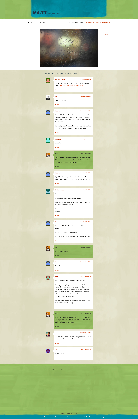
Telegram (75, 417)
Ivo (56, 96)
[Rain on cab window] (69, 48)
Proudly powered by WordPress (69, 413)
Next (108, 35)
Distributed (65, 417)
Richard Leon (59, 190)
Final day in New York (90, 22)
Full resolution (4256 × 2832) (104, 22)
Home (45, 417)
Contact (57, 417)
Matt (56, 154)
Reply (58, 90)
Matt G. (57, 277)
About (50, 417)
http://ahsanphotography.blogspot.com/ (71, 85)
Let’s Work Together (86, 417)
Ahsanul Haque (60, 79)
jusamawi (58, 139)
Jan (56, 333)
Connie (57, 111)
